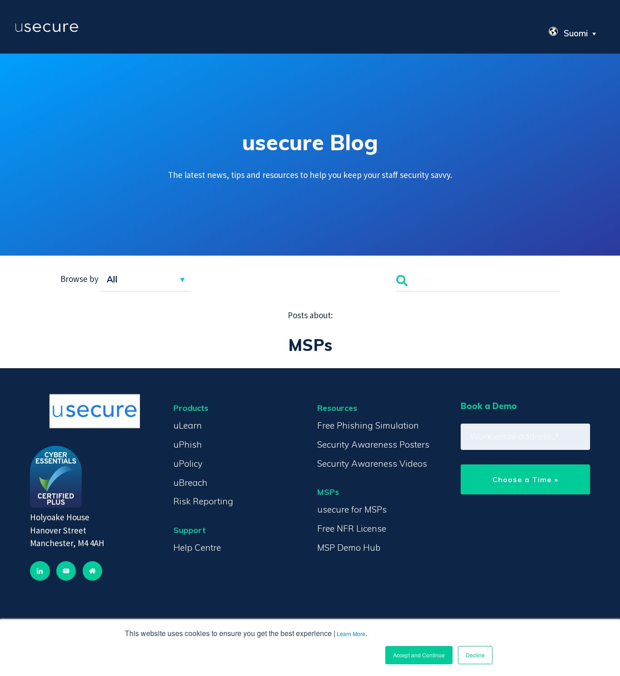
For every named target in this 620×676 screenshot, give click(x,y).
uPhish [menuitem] (187, 444)
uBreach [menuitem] (190, 482)
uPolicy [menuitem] (187, 463)
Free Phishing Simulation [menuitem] (368, 425)
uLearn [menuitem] (187, 425)
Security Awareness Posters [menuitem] (373, 444)
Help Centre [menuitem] (197, 547)
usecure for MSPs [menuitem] (352, 509)
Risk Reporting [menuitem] (203, 501)
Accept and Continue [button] (419, 655)
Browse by (79, 279)
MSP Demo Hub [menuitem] (348, 547)
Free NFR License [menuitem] (351, 528)
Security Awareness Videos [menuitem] (372, 463)
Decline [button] (475, 655)
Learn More (351, 633)
